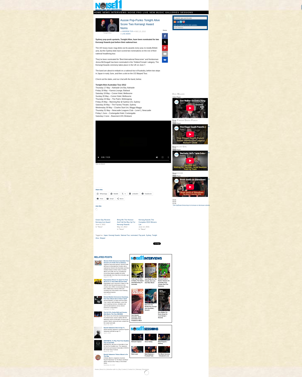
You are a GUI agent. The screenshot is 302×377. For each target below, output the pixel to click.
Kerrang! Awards (114, 235)
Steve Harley (148, 341)
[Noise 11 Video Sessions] (147, 328)
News (106, 12)
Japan (106, 235)
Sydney (148, 235)
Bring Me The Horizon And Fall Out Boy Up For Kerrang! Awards (126, 222)
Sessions (186, 12)
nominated (134, 235)
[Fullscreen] (172, 207)
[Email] (165, 54)
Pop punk (142, 235)
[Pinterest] (165, 48)
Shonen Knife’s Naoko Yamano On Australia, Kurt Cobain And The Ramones (164, 282)
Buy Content (123, 369)
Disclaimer (145, 369)
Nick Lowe (134, 354)
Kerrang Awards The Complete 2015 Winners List (148, 222)
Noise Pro (135, 12)
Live (145, 12)
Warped (102, 238)
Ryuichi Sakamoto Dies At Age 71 (114, 327)
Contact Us (131, 369)
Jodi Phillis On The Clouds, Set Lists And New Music (151, 280)
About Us (103, 369)
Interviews (119, 12)
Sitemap (138, 369)
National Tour (125, 235)
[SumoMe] (165, 60)
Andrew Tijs (127, 31)
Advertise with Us (112, 369)
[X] (165, 42)
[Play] (172, 198)
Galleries (172, 12)
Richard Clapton (136, 341)
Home (97, 12)
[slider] (191, 205)
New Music (157, 12)
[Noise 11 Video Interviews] (147, 257)
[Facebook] (165, 36)
